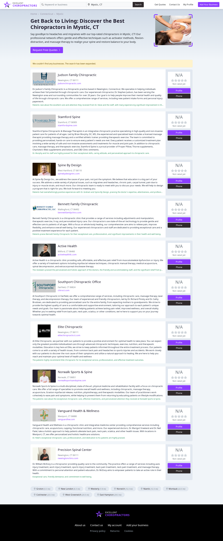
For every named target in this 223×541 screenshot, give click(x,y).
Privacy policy (97, 530)
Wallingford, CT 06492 (68, 209)
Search (138, 4)
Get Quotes (160, 4)
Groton (43, 488)
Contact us (96, 525)
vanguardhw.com (66, 419)
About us (80, 525)
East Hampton (110, 494)
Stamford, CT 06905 (67, 122)
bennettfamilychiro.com (69, 212)
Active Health (67, 246)
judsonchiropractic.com (69, 83)
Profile (179, 90)
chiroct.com (63, 290)
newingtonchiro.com (68, 458)
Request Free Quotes (45, 50)
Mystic (59, 13)
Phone (179, 96)
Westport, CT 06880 (67, 416)
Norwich (124, 488)
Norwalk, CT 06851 (67, 377)
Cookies (128, 530)
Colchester (45, 494)
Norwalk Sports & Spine (75, 372)
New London (70, 488)
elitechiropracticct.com (69, 335)
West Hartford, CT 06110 (70, 170)
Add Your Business (209, 4)
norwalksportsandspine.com (72, 380)
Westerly (98, 488)
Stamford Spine (69, 117)
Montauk (176, 488)
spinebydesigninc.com (69, 173)
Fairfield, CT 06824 (66, 287)
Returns (115, 530)
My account (115, 525)
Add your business (137, 525)
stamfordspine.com (67, 125)
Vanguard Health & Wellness (78, 411)
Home (33, 13)
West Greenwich (77, 494)
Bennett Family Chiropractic (78, 204)
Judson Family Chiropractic (77, 75)
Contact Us (174, 4)
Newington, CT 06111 (68, 80)
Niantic (150, 488)
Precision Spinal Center (75, 450)
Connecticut (46, 13)
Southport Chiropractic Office (79, 282)
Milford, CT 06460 (66, 251)
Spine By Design (69, 165)
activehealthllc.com (67, 254)
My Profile (188, 4)
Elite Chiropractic (70, 327)
